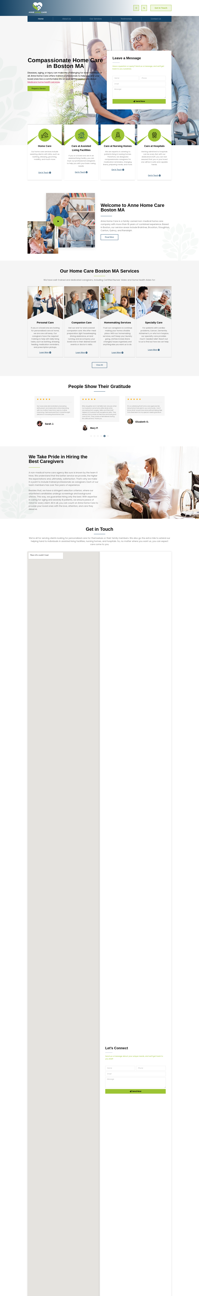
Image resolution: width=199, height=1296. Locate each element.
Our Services (96, 19)
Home (41, 19)
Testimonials (126, 19)
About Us (66, 19)
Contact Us (156, 19)
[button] (91, 436)
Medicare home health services (44, 82)
